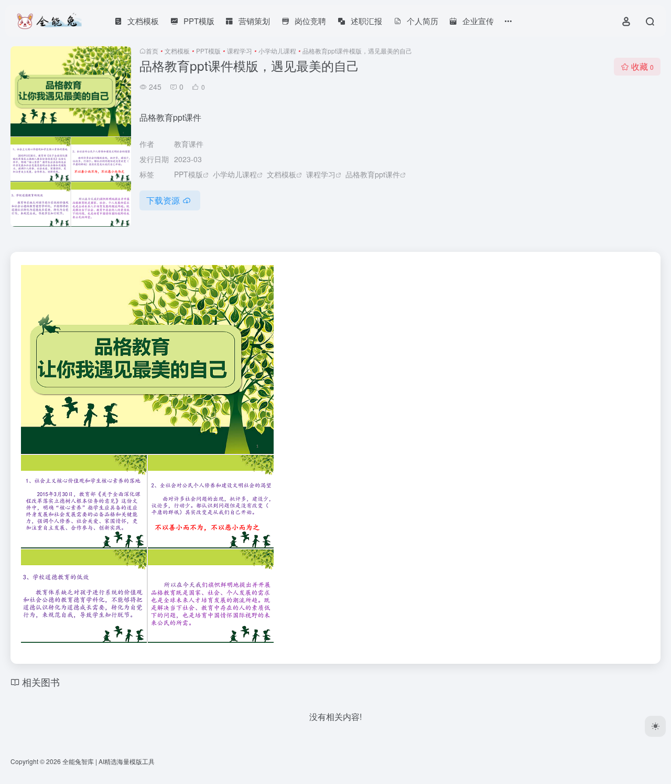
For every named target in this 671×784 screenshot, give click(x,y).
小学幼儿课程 (277, 50)
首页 (152, 50)
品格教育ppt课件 (372, 174)
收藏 (642, 66)
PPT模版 (208, 50)
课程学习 (239, 50)
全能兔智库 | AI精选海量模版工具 (108, 761)
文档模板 (177, 50)
